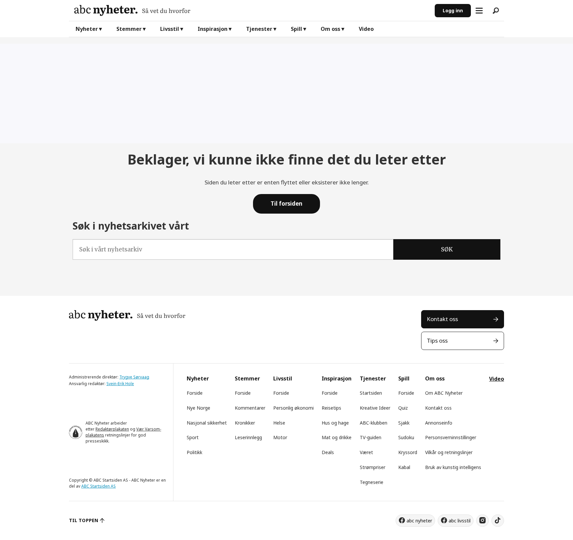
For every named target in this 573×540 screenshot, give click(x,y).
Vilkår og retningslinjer (449, 452)
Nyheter (87, 29)
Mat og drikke (336, 437)
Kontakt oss (442, 319)
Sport (193, 437)
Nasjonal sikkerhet (207, 423)
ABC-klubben (373, 423)
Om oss (330, 29)
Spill (296, 29)
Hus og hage (335, 423)
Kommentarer (250, 408)
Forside (195, 393)
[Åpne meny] (479, 10)
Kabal (404, 467)
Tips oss (437, 340)
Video (366, 29)
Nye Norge (198, 408)
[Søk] (495, 10)
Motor (280, 437)
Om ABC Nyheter (444, 393)
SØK (447, 249)
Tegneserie (371, 482)
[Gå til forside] (251, 10)
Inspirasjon (212, 29)
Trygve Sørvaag (134, 377)
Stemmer (129, 29)
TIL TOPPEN (83, 520)
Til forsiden (286, 203)
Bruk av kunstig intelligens (453, 467)
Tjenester (259, 29)
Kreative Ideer (375, 408)
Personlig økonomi (293, 408)
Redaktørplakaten (112, 429)
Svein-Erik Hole (120, 383)
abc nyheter (419, 520)
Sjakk (404, 423)
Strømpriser (372, 467)
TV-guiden (370, 437)
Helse (279, 423)
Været (366, 452)
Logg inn (453, 10)
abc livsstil (460, 520)
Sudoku (406, 437)
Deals (328, 452)
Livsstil (169, 29)
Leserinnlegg (248, 437)
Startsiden (371, 393)
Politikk (194, 452)
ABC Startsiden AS (98, 486)
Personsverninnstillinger (450, 437)
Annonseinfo (438, 423)
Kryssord (407, 452)
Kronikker (245, 423)
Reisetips (331, 408)
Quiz (403, 408)
